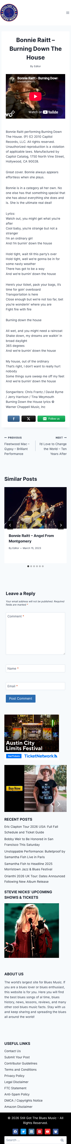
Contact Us (12, 1051)
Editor (15, 548)
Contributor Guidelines (20, 1063)
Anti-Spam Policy (16, 1094)
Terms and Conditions (20, 1069)
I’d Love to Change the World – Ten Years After (53, 446)
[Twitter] (23, 1132)
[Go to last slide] (10, 525)
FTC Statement (15, 1088)
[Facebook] (15, 1132)
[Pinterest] (39, 1132)
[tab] (28, 566)
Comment (15, 616)
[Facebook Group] (56, 1132)
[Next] (61, 525)
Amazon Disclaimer (18, 1107)
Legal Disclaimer (16, 1082)
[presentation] (35, 508)
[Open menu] (67, 12)
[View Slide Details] (35, 788)
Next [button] (59, 804)
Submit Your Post (17, 1057)
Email (12, 686)
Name (13, 668)
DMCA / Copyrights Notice (23, 1100)
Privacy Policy (14, 1076)
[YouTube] (48, 1132)
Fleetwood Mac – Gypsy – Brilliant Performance (16, 446)
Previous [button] (52, 804)
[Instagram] (31, 1132)
